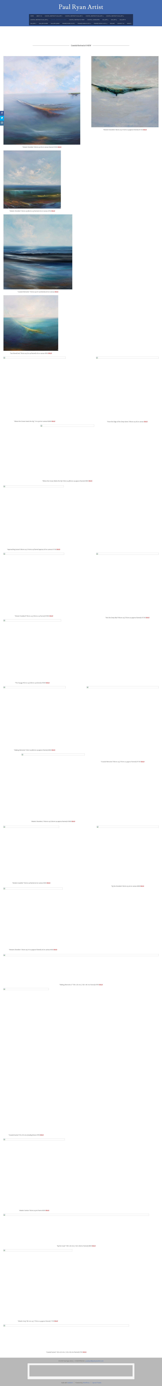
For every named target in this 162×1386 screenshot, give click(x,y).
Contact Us (120, 23)
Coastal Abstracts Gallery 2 (74, 16)
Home (32, 16)
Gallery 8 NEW (43, 23)
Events (129, 23)
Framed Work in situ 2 (84, 23)
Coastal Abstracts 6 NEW (58, 19)
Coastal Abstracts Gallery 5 (39, 19)
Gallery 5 (114, 19)
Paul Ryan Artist (81, 7)
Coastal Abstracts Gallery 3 (94, 16)
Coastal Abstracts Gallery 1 (53, 16)
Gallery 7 (33, 23)
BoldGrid (70, 1383)
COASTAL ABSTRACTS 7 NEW (76, 19)
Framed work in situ (68, 23)
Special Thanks (96, 1383)
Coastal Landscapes (93, 19)
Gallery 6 (123, 19)
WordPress (86, 1383)
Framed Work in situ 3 (100, 23)
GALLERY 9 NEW (55, 23)
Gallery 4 (105, 19)
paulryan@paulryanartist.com (95, 1361)
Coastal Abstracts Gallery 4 (115, 16)
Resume (112, 23)
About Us (39, 16)
